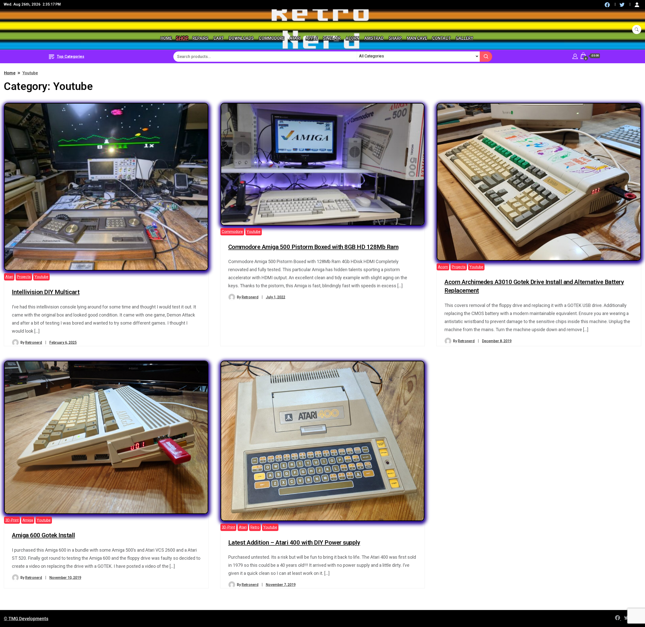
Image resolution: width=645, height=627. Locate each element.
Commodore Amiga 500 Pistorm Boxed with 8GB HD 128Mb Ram (313, 246)
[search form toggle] (636, 29)
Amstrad (374, 38)
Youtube (41, 276)
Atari (295, 38)
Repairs (200, 38)
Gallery (464, 38)
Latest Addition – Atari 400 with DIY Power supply (294, 542)
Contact (441, 38)
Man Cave (417, 38)
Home (166, 38)
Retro (255, 527)
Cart (218, 38)
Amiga (27, 520)
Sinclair (332, 38)
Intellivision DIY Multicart (46, 292)
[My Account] (575, 55)
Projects (24, 276)
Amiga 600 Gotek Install (43, 535)
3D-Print (12, 520)
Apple (312, 38)
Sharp (395, 38)
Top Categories (70, 56)
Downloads (241, 38)
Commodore (271, 38)
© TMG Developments (26, 618)
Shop (182, 38)
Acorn (352, 38)
